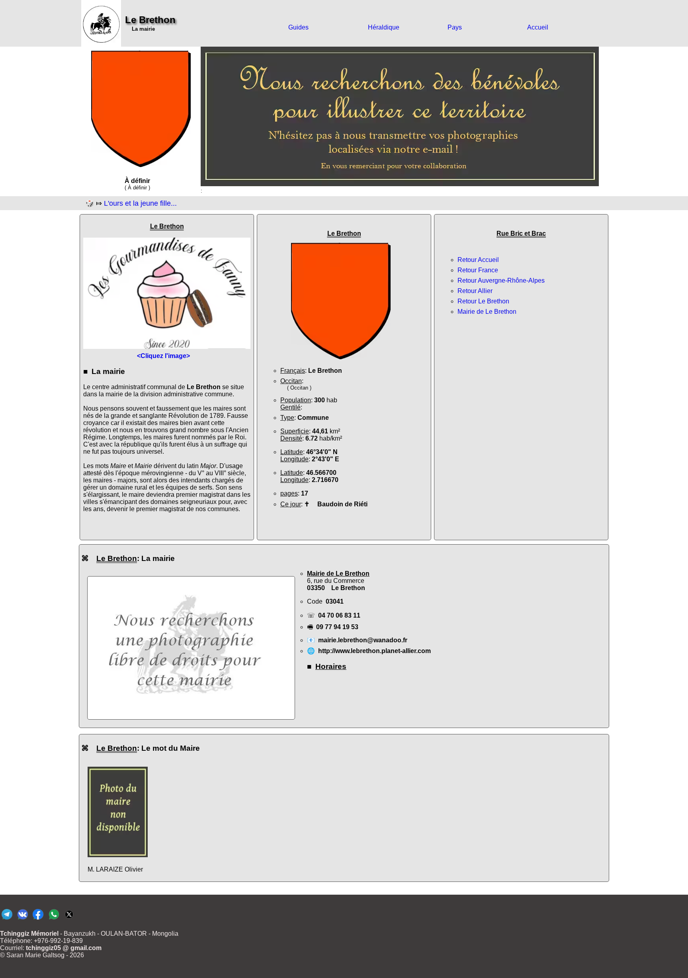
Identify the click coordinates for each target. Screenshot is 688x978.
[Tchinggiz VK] (22, 919)
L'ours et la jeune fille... (140, 203)
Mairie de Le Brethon (486, 311)
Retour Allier (475, 290)
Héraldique (383, 27)
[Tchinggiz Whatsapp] (54, 919)
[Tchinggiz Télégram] (7, 919)
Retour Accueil (478, 259)
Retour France (477, 270)
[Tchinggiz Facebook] (38, 919)
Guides (298, 27)
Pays (455, 27)
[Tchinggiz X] (69, 919)
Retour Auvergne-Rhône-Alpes (501, 280)
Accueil (537, 27)
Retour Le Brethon (483, 301)
